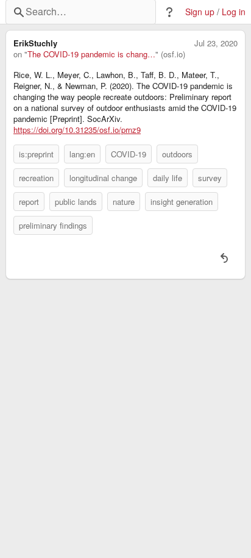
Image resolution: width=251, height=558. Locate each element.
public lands (76, 202)
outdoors (177, 154)
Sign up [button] (199, 12)
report (29, 202)
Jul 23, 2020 (216, 43)
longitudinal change (103, 178)
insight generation (181, 202)
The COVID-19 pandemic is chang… (91, 54)
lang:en (82, 154)
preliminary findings (53, 225)
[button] (169, 12)
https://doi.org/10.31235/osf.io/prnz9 (77, 129)
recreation (36, 178)
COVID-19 (128, 154)
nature (124, 202)
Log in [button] (234, 12)
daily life (167, 178)
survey (210, 178)
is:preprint (36, 154)
